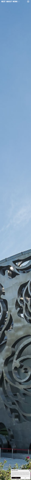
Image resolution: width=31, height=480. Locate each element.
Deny (25, 477)
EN (18, 1)
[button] (29, 470)
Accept (16, 477)
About (9, 1)
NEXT (3, 1)
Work (15, 1)
